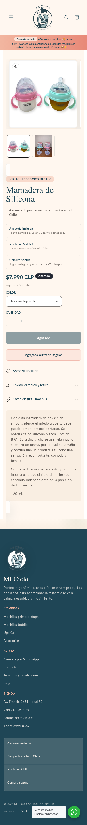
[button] (11, 17)
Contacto (10, 667)
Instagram (10, 811)
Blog (7, 683)
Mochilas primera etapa (21, 617)
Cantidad (13, 312)
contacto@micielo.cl (18, 718)
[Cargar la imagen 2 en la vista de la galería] (43, 146)
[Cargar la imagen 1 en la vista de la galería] (18, 146)
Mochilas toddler (16, 625)
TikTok (23, 811)
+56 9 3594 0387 (17, 726)
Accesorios (12, 641)
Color (11, 292)
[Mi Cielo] (17, 558)
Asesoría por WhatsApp (21, 659)
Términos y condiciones (21, 675)
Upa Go (9, 633)
